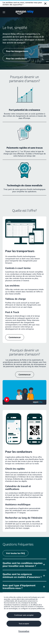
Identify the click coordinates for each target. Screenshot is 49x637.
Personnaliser (23, 631)
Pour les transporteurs (17, 51)
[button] (24, 564)
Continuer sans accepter (24, 615)
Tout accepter (24, 624)
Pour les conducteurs (16, 58)
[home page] (25, 12)
